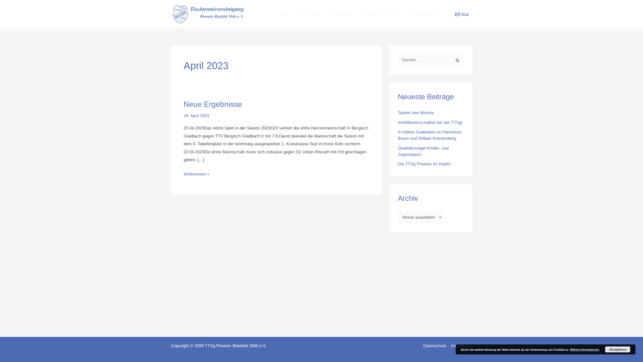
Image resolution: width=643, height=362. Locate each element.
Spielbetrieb (342, 14)
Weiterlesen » (196, 173)
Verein (394, 14)
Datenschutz (435, 345)
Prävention (373, 14)
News (285, 14)
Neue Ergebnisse (213, 104)
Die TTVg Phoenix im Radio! (424, 164)
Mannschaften (308, 14)
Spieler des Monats (416, 112)
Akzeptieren (617, 349)
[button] (322, 14)
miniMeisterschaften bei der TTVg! (430, 122)
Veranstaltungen (425, 14)
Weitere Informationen (584, 349)
